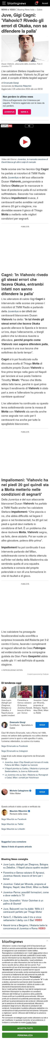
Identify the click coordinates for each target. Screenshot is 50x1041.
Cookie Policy (31, 1022)
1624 (35, 953)
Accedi (45, 3)
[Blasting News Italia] (17, 3)
